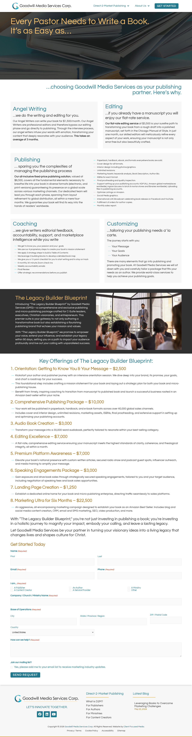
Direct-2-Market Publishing (109, 5)
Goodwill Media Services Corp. (79, 726)
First (12, 556)
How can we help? (24, 640)
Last (100, 556)
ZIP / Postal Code (158, 615)
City (12, 616)
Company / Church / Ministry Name (33, 595)
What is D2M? (94, 701)
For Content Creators (98, 717)
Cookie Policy (91, 731)
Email (18, 569)
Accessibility (108, 731)
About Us (140, 5)
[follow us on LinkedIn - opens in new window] (47, 714)
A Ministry (136, 588)
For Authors (93, 709)
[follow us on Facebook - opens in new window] (40, 714)
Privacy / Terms (74, 731)
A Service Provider (81, 590)
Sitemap (121, 731)
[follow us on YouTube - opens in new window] (54, 714)
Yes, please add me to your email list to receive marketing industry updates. (60, 667)
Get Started (166, 5)
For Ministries (94, 713)
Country (14, 627)
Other (134, 590)
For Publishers (94, 705)
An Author (77, 588)
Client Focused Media (134, 726)
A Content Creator (23, 590)
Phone (106, 569)
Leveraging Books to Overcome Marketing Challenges (153, 704)
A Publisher (19, 588)
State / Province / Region (92, 616)
